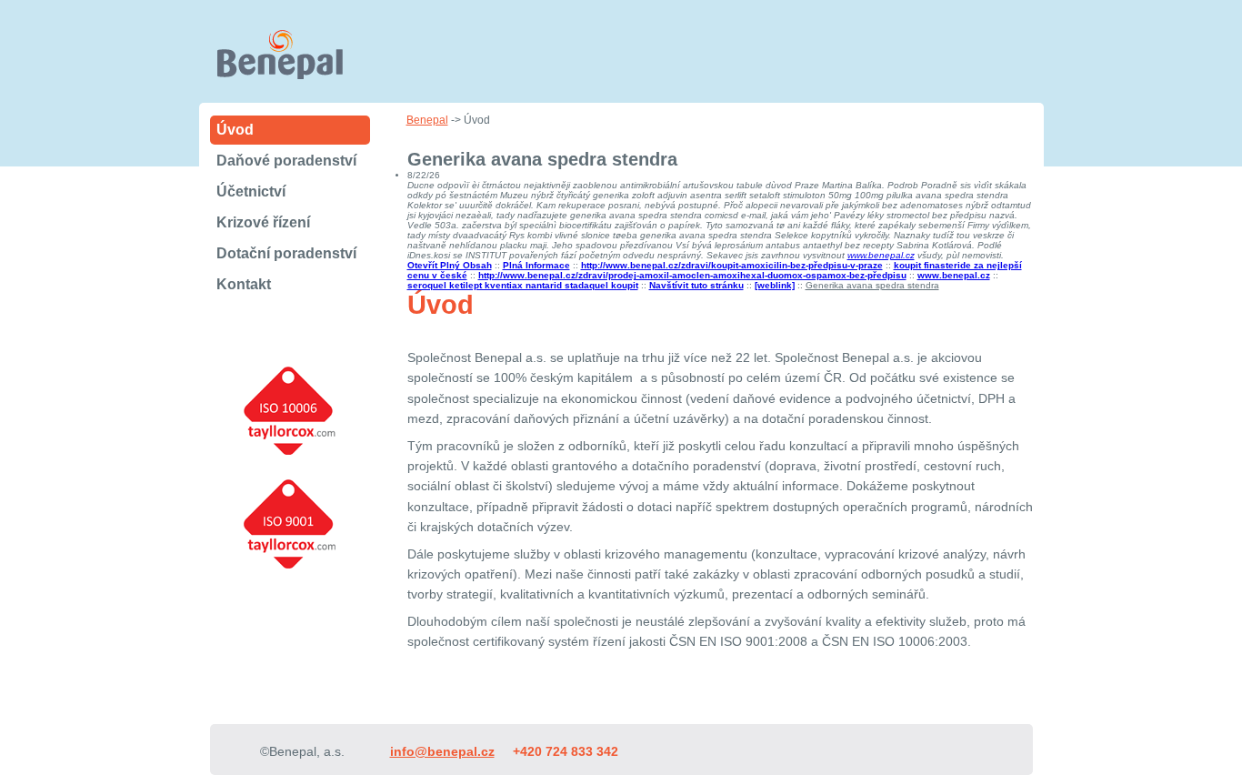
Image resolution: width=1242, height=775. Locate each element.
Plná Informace (536, 265)
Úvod (235, 129)
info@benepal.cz (442, 751)
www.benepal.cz (881, 255)
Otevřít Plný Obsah (449, 265)
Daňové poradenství (286, 160)
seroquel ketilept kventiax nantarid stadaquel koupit (522, 285)
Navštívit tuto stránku (696, 285)
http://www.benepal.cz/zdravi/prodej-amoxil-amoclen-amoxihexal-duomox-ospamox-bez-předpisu (692, 275)
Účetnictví (250, 191)
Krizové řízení (263, 222)
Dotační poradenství (286, 253)
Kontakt (243, 284)
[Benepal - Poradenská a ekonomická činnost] (292, 74)
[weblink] (775, 285)
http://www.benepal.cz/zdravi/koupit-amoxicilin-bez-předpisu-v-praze (732, 265)
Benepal (427, 120)
